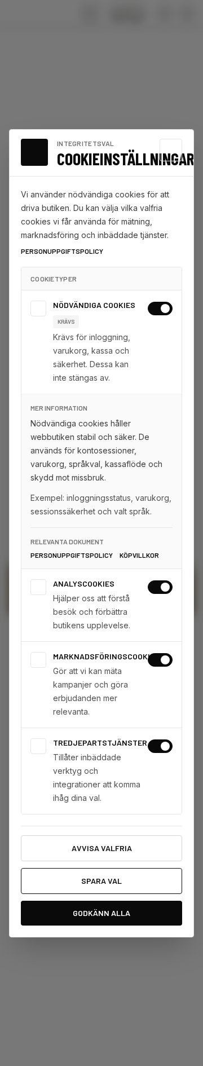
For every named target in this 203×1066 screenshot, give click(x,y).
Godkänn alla (101, 913)
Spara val (101, 881)
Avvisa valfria (102, 848)
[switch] (160, 308)
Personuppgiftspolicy (62, 251)
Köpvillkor (139, 555)
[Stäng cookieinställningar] (171, 150)
